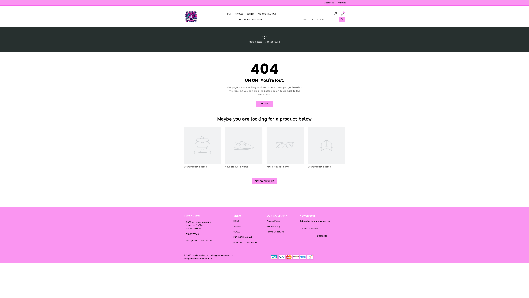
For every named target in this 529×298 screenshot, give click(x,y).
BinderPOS (207, 258)
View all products (264, 180)
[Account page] (336, 14)
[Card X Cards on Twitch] (196, 3)
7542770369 (192, 234)
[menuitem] (228, 14)
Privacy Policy (273, 220)
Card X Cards (256, 42)
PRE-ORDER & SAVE (243, 237)
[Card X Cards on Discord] (190, 3)
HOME (264, 103)
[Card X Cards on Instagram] (185, 3)
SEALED (237, 231)
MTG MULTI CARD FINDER (245, 242)
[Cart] (342, 14)
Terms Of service (275, 231)
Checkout (329, 2)
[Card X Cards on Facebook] (180, 3)
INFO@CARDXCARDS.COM (199, 240)
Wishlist (342, 2)
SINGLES (237, 226)
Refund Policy (273, 226)
